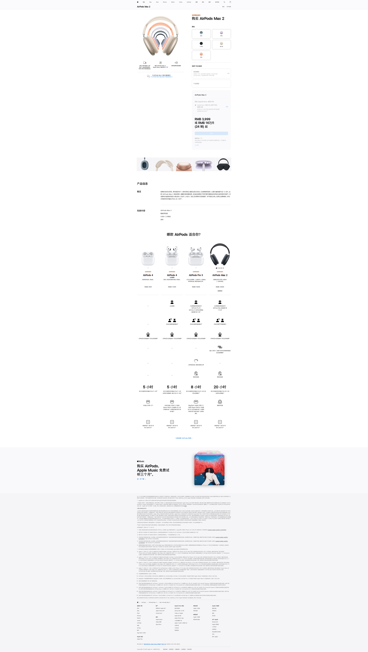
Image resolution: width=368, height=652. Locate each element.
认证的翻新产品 (178, 620)
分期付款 (177, 625)
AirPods (143, 602)
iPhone (139, 615)
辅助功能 (214, 608)
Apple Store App (179, 618)
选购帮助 (177, 630)
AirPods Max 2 (143, 7)
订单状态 (177, 628)
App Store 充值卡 (141, 632)
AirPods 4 (148, 275)
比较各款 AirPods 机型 (183, 438)
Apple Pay (140, 639)
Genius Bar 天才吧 (179, 610)
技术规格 (229, 6)
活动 (213, 634)
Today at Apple (179, 613)
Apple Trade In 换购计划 (181, 623)
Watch (138, 618)
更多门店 (164, 644)
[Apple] (137, 602)
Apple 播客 (158, 622)
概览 (223, 6)
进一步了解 (141, 479)
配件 (138, 630)
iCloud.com (159, 613)
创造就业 (214, 629)
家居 (138, 625)
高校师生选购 (196, 619)
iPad (138, 613)
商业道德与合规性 (216, 631)
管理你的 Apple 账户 (161, 608)
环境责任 (214, 610)
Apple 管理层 (215, 624)
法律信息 (183, 649)
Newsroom (215, 622)
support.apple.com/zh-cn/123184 (217, 529)
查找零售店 (177, 608)
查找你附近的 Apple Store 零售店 (152, 644)
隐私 (213, 613)
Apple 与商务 (196, 608)
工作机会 (214, 626)
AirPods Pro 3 (196, 275)
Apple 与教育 (196, 617)
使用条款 (171, 649)
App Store (158, 624)
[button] (224, 2)
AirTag (138, 628)
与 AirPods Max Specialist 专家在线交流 (161, 76)
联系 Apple (215, 636)
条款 (185, 506)
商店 (138, 608)
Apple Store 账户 (160, 610)
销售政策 (177, 649)
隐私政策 (165, 649)
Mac (138, 610)
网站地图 (189, 649)
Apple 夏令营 (178, 615)
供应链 (213, 615)
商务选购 (195, 610)
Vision (138, 620)
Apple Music (159, 619)
